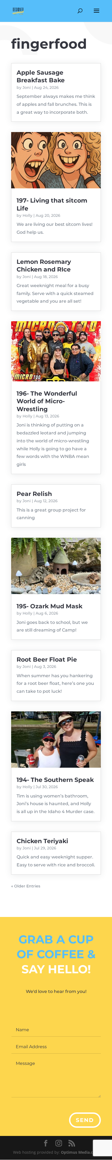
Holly (27, 215)
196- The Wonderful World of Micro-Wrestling (47, 401)
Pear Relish (34, 494)
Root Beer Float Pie (47, 659)
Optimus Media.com (80, 1152)
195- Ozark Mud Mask (49, 606)
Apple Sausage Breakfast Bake (41, 76)
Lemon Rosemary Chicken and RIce (44, 265)
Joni (27, 87)
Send (85, 1120)
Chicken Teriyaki (42, 841)
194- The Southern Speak (55, 780)
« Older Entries (25, 886)
